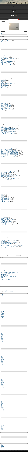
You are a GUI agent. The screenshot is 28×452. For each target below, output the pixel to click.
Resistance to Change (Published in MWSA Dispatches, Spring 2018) (7, 223)
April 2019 (2, 380)
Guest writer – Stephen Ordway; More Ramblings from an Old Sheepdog (8, 180)
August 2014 (2, 428)
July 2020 (2, 365)
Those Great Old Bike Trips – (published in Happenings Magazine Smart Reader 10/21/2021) (10, 152)
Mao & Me (2, 195)
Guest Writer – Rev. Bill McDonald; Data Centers (5, 40)
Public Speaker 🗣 (14, 10)
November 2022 (2, 339)
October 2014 (2, 427)
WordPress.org (2, 447)
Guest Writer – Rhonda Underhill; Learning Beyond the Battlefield (7, 89)
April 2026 (2, 297)
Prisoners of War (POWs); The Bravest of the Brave (6, 105)
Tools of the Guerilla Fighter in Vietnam (5, 57)
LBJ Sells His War (2, 87)
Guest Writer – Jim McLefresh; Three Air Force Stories (6, 63)
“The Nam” (2, 60)
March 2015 (2, 424)
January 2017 (2, 408)
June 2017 (2, 403)
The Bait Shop (2, 84)
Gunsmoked (2, 59)
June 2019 (2, 378)
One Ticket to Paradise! (3, 202)
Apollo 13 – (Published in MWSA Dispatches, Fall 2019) (6, 243)
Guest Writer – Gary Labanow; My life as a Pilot (5, 199)
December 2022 (2, 338)
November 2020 (2, 362)
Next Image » (25, 31)
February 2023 (2, 336)
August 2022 (2, 341)
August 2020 (2, 364)
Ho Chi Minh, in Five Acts (3, 86)
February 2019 (2, 382)
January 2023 (2, 337)
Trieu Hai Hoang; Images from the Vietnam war (5, 127)
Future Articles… (2, 215)
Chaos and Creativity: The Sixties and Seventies (5, 216)
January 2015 (2, 426)
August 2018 (2, 388)
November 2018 (2, 385)
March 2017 (2, 406)
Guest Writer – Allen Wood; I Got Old (4, 56)
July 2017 (2, 402)
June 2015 (2, 423)
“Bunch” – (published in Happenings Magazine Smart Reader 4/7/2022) (8, 133)
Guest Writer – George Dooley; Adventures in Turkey (6, 106)
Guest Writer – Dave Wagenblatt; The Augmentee (6, 172)
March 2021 (2, 358)
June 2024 (2, 319)
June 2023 (2, 332)
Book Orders (2, 194)
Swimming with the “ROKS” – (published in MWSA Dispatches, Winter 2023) (8, 128)
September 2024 (2, 316)
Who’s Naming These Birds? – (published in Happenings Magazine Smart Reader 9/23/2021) (10, 154)
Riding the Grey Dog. (3, 42)
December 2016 (2, 409)
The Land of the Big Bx (3, 270)
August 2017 (2, 401)
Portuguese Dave (2, 130)
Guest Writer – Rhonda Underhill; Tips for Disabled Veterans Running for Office (8, 129)
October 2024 (2, 315)
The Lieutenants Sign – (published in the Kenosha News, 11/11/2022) (7, 147)
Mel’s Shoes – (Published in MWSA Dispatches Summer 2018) (7, 221)
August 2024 (2, 317)
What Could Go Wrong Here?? (4, 220)
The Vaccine (2, 177)
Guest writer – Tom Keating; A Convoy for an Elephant (6, 198)
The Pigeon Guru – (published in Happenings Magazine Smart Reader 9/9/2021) (8, 155)
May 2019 (2, 379)
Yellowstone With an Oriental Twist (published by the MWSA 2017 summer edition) (9, 240)
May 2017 (2, 404)
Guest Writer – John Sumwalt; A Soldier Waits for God (6, 88)
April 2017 (2, 405)
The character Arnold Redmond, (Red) (4, 179)
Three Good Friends (3, 43)
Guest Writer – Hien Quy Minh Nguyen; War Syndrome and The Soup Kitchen (8, 58)
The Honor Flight (2, 110)
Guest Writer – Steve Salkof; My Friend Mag (5, 62)
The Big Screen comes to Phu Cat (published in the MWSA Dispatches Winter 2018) (9, 242)
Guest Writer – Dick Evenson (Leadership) (5, 239)
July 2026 (2, 295)
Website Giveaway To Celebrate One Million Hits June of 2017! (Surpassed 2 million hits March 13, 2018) (11, 245)
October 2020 (2, 363)
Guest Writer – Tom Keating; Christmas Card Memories (6, 271)
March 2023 (2, 335)
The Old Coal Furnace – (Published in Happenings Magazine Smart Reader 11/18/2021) (9, 150)
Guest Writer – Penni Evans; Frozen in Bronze (5, 200)
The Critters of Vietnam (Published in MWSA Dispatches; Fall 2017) (7, 238)
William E (2, 124)
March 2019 (2, 381)
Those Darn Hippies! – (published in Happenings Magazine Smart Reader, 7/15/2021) (9, 157)
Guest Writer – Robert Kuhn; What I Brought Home (6, 78)
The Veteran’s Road (3, 196)
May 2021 (2, 356)
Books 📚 (14, 6)
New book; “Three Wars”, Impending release (5, 224)
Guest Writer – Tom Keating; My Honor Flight (5, 102)
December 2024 (2, 313)
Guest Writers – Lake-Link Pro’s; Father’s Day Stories (6, 108)
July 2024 (2, 318)
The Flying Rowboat (3, 241)
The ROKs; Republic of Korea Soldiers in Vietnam (6, 218)
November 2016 (2, 410)
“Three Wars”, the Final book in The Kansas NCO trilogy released (7, 219)
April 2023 (2, 334)
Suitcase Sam (2, 101)
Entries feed (2, 445)
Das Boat (2, 81)
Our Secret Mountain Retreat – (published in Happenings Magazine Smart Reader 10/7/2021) (10, 153)
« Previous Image (3, 31)
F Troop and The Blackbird (3, 103)
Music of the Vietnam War (3, 66)
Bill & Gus (2, 82)
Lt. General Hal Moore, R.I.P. (3, 247)
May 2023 (2, 333)
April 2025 (2, 309)
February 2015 (2, 425)
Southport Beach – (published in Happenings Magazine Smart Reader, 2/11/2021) (9, 171)
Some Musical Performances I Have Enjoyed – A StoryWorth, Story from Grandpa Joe (9, 148)
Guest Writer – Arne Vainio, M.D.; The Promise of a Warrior (6, 225)
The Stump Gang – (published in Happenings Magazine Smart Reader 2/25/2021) (9, 170)
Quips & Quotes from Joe (3, 173)
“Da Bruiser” (2, 244)
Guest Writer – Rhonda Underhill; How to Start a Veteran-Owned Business (8, 132)
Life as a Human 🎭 (14, 16)
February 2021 (2, 359)
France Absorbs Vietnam (3, 80)
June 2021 (2, 355)
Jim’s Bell (2, 79)
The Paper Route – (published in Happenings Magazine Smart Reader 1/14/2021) (9, 175)
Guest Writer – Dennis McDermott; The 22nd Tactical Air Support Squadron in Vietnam (9, 272)
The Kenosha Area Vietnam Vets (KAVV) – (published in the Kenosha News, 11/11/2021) (9, 151)
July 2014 (2, 429)
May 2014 (2, 430)
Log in (1, 444)
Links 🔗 (14, 11)
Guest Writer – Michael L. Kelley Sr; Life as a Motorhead (6, 83)
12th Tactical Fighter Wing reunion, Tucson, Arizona (6, 222)
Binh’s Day (2, 41)
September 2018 (2, 387)
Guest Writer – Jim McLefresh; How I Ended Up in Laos (6, 61)
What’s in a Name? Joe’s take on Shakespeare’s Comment (6, 174)
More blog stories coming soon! (4, 217)
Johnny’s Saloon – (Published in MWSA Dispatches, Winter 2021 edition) (8, 178)
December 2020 (2, 361)
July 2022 (2, 342)
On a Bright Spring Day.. (3, 134)
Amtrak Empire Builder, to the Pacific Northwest (5, 201)
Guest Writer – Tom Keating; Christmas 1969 (5, 176)
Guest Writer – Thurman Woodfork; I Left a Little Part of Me (7, 64)
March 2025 (2, 310)
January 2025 (2, 312)
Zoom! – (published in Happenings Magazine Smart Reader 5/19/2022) (8, 131)
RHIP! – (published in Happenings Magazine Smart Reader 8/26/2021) (8, 156)
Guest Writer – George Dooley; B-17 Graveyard (5, 197)
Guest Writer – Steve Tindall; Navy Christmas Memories (6, 149)
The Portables (2, 65)
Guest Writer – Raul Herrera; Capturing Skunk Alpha (6, 109)
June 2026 (2, 296)
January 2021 (2, 360)
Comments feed (2, 446)
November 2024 (2, 314)
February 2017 (2, 407)
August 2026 (2, 294)
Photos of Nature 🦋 (14, 15)
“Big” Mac (2, 248)
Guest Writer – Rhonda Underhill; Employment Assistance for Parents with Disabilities (9, 125)
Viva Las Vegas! (2, 111)
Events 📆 (14, 7)
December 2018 (2, 384)
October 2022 (2, 340)
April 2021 (2, 357)
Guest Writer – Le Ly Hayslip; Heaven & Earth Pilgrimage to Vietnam (7, 193)
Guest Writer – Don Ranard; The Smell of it (5, 104)
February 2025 (2, 311)
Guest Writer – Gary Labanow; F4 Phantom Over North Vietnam (7, 55)
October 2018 (2, 386)
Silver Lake (3, 21)
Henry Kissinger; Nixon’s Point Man (4, 85)
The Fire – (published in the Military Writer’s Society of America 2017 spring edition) (9, 246)
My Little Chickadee (3, 107)
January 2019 (2, 383)
